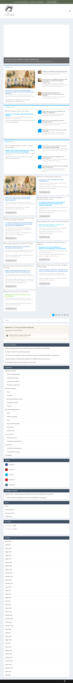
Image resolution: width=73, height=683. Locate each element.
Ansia (58, 83)
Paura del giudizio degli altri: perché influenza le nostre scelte (17, 247)
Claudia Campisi (13, 61)
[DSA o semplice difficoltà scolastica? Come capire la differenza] (39, 130)
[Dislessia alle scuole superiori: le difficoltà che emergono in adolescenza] (39, 112)
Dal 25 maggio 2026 (37, 61)
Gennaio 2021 (8, 611)
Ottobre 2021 (8, 580)
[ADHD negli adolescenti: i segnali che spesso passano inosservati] (53, 221)
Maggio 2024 (8, 555)
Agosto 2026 (8, 541)
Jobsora (15, 529)
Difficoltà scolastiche (46, 134)
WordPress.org (8, 516)
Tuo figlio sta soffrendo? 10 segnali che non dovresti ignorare (53, 157)
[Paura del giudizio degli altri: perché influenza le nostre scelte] (20, 243)
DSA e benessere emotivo (13, 423)
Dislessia (44, 115)
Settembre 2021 (9, 583)
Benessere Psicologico (27, 61)
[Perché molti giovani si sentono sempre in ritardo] (20, 111)
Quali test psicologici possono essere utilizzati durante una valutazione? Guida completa (19, 92)
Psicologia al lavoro (12, 437)
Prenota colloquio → (52, 2)
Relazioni (9, 154)
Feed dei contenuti (9, 509)
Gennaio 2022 (8, 569)
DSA (47, 115)
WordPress (28, 681)
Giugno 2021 (8, 594)
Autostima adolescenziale (13, 374)
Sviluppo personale (30, 96)
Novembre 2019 (9, 661)
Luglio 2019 (8, 675)
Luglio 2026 (8, 544)
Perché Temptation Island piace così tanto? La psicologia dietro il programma (20, 151)
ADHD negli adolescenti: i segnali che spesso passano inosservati (51, 225)
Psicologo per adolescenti (26, 299)
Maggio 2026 (8, 552)
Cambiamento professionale (14, 441)
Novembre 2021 (9, 576)
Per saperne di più (10, 212)
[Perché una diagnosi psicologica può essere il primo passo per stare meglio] (20, 266)
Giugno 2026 (8, 548)
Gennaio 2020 (8, 654)
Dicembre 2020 (8, 615)
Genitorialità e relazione (54, 160)
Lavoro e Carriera (9, 434)
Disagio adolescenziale (53, 124)
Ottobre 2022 (8, 562)
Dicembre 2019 (8, 657)
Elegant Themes (14, 681)
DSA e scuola (10, 427)
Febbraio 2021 (8, 608)
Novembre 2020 (9, 618)
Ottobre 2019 (8, 664)
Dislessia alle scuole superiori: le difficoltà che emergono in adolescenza (53, 112)
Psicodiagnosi (13, 96)
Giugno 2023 (8, 559)
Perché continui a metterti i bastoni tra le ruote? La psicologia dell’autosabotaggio (54, 146)
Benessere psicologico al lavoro (58, 84)
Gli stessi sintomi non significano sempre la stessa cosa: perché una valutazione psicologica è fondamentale (54, 81)
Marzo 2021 (8, 604)
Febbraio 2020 (8, 650)
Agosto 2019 (8, 671)
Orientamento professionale (14, 448)
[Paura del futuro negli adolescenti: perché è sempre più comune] (39, 121)
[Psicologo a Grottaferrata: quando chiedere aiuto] (39, 72)
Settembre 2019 (9, 668)
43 (64, 315)
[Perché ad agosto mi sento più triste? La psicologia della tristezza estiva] (39, 166)
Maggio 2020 (8, 640)
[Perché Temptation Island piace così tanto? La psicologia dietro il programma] (20, 146)
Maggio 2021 (8, 597)
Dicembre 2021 (8, 573)
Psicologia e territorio (45, 61)
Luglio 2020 (8, 632)
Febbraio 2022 (8, 566)
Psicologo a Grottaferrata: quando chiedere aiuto (22, 59)
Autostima (62, 83)
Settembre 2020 (9, 625)
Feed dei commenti (10, 513)
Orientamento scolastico (13, 451)
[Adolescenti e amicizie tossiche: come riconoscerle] (20, 292)
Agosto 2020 (8, 629)
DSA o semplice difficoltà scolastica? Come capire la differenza (54, 130)
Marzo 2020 (8, 647)
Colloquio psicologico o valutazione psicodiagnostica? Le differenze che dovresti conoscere (53, 94)
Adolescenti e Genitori (23, 117)
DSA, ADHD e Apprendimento (54, 115)
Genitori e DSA (10, 430)
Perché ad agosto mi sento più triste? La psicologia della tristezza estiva (55, 166)
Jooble (14, 525)
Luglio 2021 (8, 590)
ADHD (54, 228)
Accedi (6, 506)
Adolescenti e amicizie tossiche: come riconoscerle (17, 295)
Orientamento (8, 444)
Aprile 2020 (7, 643)
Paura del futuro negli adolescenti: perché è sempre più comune (53, 121)
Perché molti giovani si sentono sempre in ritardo (19, 114)
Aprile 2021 (7, 601)
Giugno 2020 (8, 636)
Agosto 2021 (8, 587)
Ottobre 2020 (8, 622)
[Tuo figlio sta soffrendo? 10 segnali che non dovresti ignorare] (39, 157)
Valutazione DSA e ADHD (54, 229)
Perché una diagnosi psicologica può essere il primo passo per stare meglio (17, 271)
